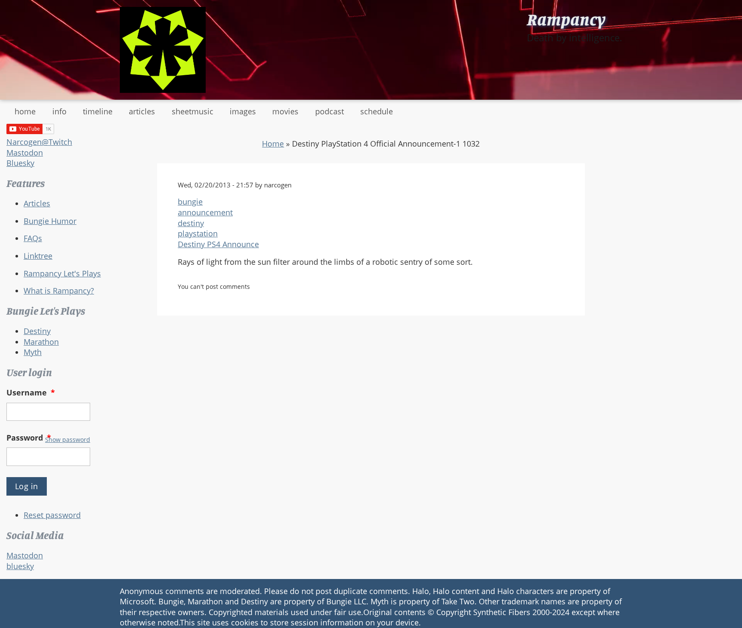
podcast (329, 111)
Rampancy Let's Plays (62, 273)
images (243, 111)
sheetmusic (192, 111)
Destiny (37, 331)
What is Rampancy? (59, 290)
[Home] (163, 50)
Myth (33, 352)
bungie (190, 201)
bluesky (20, 566)
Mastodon (24, 152)
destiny (191, 223)
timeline (98, 111)
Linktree (38, 256)
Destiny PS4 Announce (218, 244)
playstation (198, 233)
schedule (376, 111)
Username (30, 392)
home (25, 111)
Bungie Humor (50, 221)
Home (273, 143)
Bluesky (20, 163)
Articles (37, 203)
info (59, 111)
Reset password (52, 515)
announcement (205, 212)
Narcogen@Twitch (39, 142)
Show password (67, 439)
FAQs (33, 238)
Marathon (41, 342)
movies (285, 111)
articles (142, 111)
